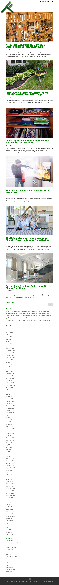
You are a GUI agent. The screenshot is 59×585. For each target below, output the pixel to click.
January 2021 (10, 486)
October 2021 (10, 465)
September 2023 (11, 412)
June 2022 (9, 447)
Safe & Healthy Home (12, 556)
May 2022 (9, 449)
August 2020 (9, 497)
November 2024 (10, 380)
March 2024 (9, 399)
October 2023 (10, 410)
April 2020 (9, 507)
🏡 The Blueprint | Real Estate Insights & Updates (20, 318)
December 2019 (10, 516)
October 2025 (10, 355)
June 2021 (9, 475)
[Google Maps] (52, 1)
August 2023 (9, 415)
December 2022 (10, 433)
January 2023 (10, 431)
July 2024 (8, 390)
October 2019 (10, 520)
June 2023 (9, 419)
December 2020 (10, 488)
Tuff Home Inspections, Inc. (23, 581)
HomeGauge (49, 581)
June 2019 (9, 527)
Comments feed (10, 569)
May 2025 (9, 367)
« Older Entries (10, 302)
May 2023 (9, 422)
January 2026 (10, 348)
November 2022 (10, 435)
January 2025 (10, 376)
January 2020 (10, 514)
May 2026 (9, 339)
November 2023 (10, 408)
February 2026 (10, 346)
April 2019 (9, 532)
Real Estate (9, 554)
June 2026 (9, 337)
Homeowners (10, 552)
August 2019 (9, 523)
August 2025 (9, 360)
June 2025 (9, 364)
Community (9, 540)
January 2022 (10, 458)
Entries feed (9, 567)
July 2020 (8, 500)
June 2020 (9, 502)
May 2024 (9, 394)
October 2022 (10, 438)
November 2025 (10, 353)
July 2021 (8, 472)
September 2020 (11, 495)
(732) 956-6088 (45, 2)
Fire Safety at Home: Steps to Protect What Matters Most (27, 191)
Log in (7, 565)
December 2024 (10, 378)
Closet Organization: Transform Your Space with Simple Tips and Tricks (27, 141)
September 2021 (11, 468)
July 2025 (8, 362)
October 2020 (10, 493)
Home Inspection (11, 545)
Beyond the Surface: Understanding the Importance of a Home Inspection (27, 311)
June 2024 (9, 392)
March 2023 (9, 426)
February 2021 (10, 484)
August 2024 (9, 387)
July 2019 (8, 525)
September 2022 (11, 440)
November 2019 (10, 518)
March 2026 (9, 344)
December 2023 (10, 406)
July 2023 (8, 417)
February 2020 (10, 511)
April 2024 (9, 396)
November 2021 (10, 463)
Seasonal (8, 559)
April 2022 (9, 452)
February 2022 (10, 456)
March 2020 (9, 509)
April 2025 (9, 369)
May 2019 (9, 530)
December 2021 (10, 461)
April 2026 (9, 341)
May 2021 (9, 477)
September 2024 (11, 385)
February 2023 (10, 429)
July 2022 (8, 445)
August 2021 (9, 470)
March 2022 (9, 454)
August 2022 (9, 442)
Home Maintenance (11, 547)
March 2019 (9, 534)
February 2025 (10, 373)
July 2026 (8, 334)
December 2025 (10, 350)
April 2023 (9, 424)
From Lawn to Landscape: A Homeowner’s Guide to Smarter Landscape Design (27, 93)
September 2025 (11, 357)
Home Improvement (12, 543)
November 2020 (10, 491)
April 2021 (9, 479)
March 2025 (9, 371)
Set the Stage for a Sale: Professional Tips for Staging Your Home (29, 287)
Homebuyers (9, 549)
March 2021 (9, 481)
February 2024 (10, 401)
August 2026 (9, 332)
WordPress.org (10, 571)
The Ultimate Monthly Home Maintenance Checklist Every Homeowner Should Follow (27, 239)
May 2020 (9, 504)
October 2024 (10, 383)
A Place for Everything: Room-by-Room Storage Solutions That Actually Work (25, 46)
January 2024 (10, 403)
